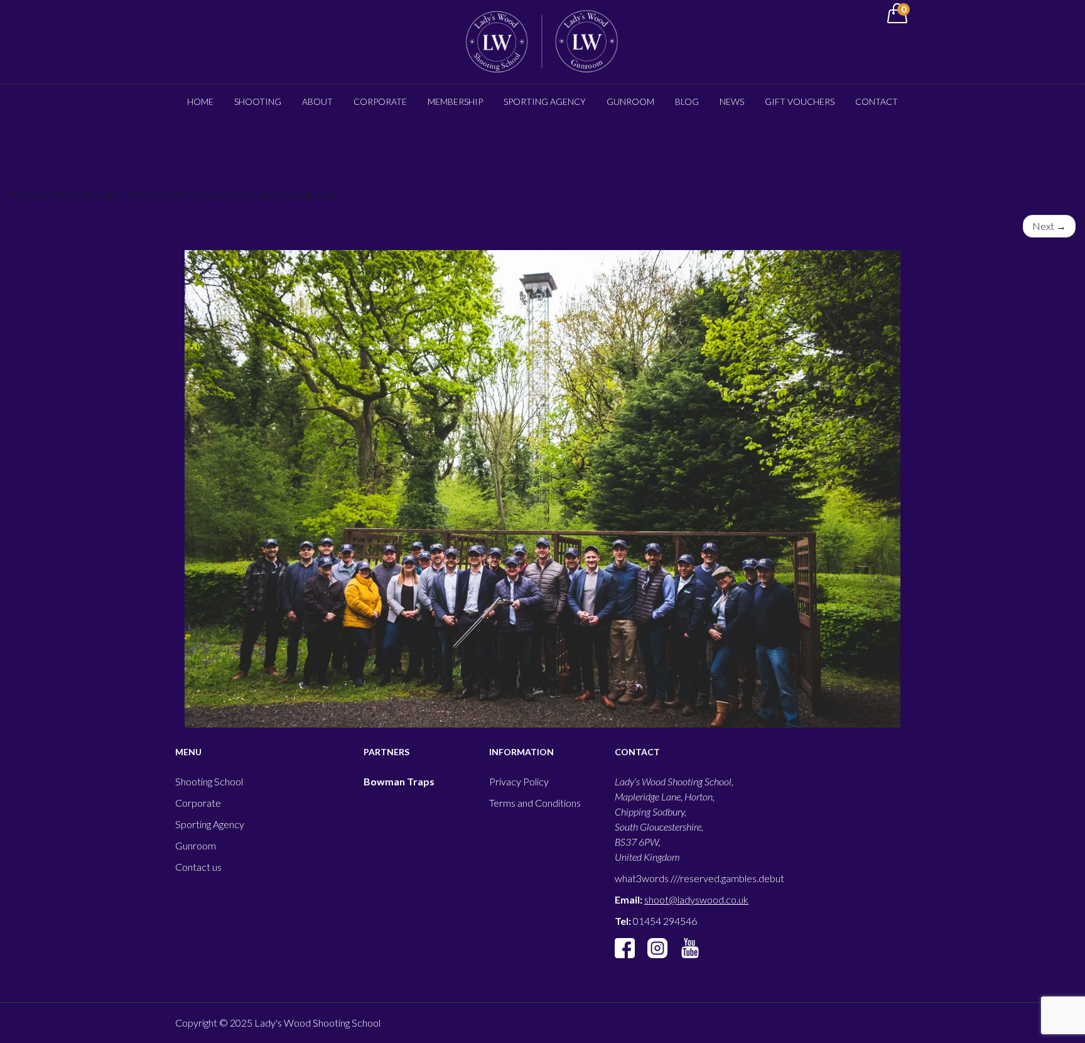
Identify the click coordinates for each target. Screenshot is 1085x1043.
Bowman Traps (399, 781)
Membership (455, 101)
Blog (687, 101)
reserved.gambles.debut (732, 878)
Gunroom (630, 101)
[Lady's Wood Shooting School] (542, 40)
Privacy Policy (519, 781)
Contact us (198, 867)
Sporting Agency (545, 101)
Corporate (380, 101)
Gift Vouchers (799, 101)
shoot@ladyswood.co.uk (696, 899)
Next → (1049, 226)
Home (200, 101)
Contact (876, 101)
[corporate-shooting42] (542, 489)
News (732, 101)
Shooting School (209, 781)
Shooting (257, 101)
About (317, 101)
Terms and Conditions (535, 803)
